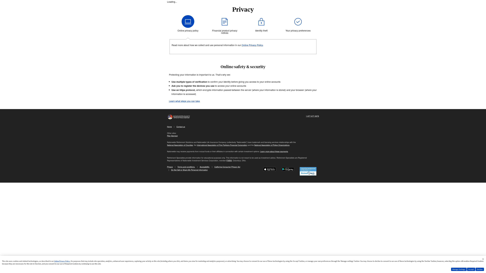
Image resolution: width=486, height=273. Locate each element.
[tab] (188, 26)
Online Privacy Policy (252, 45)
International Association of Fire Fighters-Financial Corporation (222, 145)
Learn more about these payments (274, 151)
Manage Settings (458, 269)
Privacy (170, 167)
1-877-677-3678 (312, 116)
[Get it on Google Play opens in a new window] (287, 169)
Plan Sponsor (172, 135)
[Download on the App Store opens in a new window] (269, 169)
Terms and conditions (186, 167)
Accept (471, 269)
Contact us (180, 126)
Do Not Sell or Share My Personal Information (189, 170)
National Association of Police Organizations (271, 145)
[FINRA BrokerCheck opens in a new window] (308, 171)
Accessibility (205, 167)
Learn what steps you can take (184, 101)
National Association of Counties (180, 145)
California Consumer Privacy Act (227, 167)
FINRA (229, 160)
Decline (480, 269)
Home (169, 126)
